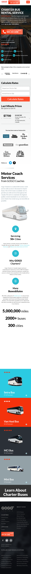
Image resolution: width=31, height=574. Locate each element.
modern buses (17, 295)
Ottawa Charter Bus (6, 567)
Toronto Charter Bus (22, 559)
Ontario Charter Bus (6, 565)
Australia (3, 523)
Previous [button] (2, 74)
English (3, 529)
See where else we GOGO (21, 246)
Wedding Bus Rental (22, 526)
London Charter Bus (6, 561)
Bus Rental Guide (21, 518)
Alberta (12, 246)
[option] (7, 74)
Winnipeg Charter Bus (22, 565)
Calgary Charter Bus (6, 557)
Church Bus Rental (21, 520)
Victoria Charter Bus (22, 563)
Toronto (21, 245)
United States (4, 517)
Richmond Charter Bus (22, 555)
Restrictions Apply (7, 118)
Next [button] (29, 74)
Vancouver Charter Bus (22, 561)
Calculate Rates (15, 99)
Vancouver (26, 245)
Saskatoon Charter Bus (22, 557)
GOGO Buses (20, 512)
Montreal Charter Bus (6, 563)
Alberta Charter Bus (6, 555)
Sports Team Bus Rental (23, 524)
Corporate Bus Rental (22, 522)
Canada (3, 519)
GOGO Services (21, 514)
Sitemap (19, 528)
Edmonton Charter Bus (7, 559)
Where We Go (20, 516)
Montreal (5, 246)
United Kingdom (5, 521)
